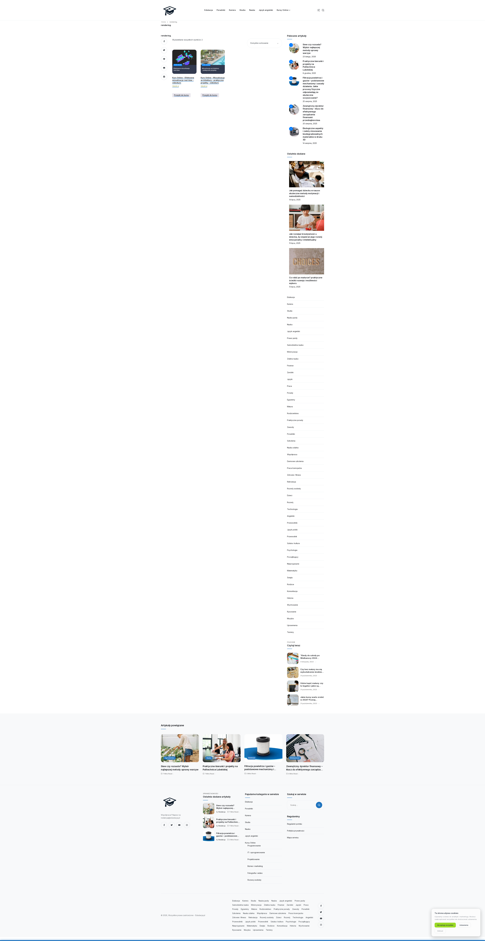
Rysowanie (291, 612)
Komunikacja (292, 591)
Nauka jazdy (292, 318)
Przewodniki (292, 523)
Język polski (292, 530)
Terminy (290, 632)
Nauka (289, 324)
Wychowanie (292, 605)
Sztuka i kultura (293, 543)
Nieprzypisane (293, 564)
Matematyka (292, 571)
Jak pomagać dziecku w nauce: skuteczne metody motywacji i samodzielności (304, 193)
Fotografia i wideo (255, 873)
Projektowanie (254, 859)
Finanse (290, 366)
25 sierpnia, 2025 (310, 101)
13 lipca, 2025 (294, 243)
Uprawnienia (292, 625)
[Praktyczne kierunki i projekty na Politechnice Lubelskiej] (222, 748)
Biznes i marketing (255, 866)
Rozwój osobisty (294, 488)
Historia (290, 598)
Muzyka (290, 618)
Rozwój (290, 502)
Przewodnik (292, 536)
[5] (294, 132)
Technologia (292, 509)
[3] (294, 81)
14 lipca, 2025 (294, 200)
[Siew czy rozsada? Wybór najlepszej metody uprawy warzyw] (180, 748)
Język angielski (293, 331)
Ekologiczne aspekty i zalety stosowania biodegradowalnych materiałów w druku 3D (313, 134)
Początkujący (292, 557)
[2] (294, 65)
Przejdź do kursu (181, 95)
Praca (289, 386)
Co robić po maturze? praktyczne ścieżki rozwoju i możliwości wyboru (305, 280)
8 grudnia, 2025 (309, 73)
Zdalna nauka (292, 359)
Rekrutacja (291, 482)
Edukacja (291, 297)
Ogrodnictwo (170, 758)
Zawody (290, 427)
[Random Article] (318, 10)
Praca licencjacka (294, 468)
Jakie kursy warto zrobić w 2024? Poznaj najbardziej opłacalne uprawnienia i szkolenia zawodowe (312, 698)
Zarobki (290, 372)
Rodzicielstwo (293, 413)
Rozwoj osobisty (254, 880)
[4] (294, 109)
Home (163, 22)
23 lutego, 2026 (309, 56)
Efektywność (295, 758)
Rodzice (290, 584)
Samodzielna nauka (295, 345)
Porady (290, 393)
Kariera (290, 304)
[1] (294, 48)
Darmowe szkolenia (295, 461)
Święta (290, 577)
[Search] (323, 10)
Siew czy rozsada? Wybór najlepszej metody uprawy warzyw (179, 768)
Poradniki (291, 434)
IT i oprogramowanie (256, 852)
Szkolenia (291, 441)
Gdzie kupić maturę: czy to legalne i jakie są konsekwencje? (311, 684)
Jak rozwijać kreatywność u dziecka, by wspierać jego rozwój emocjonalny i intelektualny (305, 237)
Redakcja (222, 812)
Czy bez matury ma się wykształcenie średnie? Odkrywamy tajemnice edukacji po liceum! (311, 670)
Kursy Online (250, 843)
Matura (290, 406)
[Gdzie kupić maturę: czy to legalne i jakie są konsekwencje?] (292, 686)
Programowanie (254, 846)
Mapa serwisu (293, 837)
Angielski (291, 516)
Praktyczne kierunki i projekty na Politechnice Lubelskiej (220, 768)
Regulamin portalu (294, 824)
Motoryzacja (292, 352)
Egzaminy (291, 400)
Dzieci (289, 495)
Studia (289, 311)
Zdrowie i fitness (294, 475)
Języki (290, 379)
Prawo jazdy (292, 338)
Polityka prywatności (295, 831)
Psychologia (292, 550)
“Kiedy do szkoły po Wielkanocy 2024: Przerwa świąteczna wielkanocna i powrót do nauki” (312, 657)
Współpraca (292, 454)
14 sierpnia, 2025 (310, 143)
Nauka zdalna (292, 448)
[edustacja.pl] (170, 10)
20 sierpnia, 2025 (310, 123)
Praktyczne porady (295, 420)
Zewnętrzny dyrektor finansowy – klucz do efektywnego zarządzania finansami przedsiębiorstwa (305, 768)
